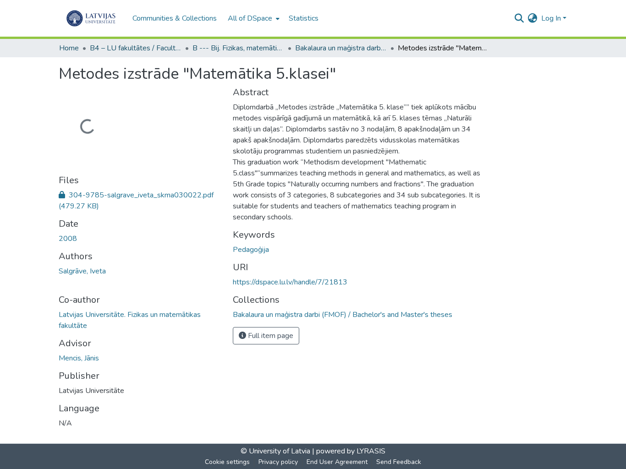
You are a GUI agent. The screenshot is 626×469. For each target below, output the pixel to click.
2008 (68, 239)
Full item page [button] (269, 336)
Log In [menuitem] (551, 18)
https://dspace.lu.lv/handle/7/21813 (290, 282)
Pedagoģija (251, 250)
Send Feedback (398, 462)
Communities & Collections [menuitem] (174, 18)
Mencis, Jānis (79, 358)
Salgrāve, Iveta (82, 271)
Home (69, 48)
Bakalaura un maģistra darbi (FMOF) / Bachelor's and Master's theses (341, 48)
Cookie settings (227, 462)
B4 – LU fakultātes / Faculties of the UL (135, 48)
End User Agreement (337, 462)
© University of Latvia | (277, 451)
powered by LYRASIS (349, 451)
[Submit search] (519, 18)
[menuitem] (253, 18)
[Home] (91, 18)
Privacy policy (278, 462)
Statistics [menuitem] (303, 18)
